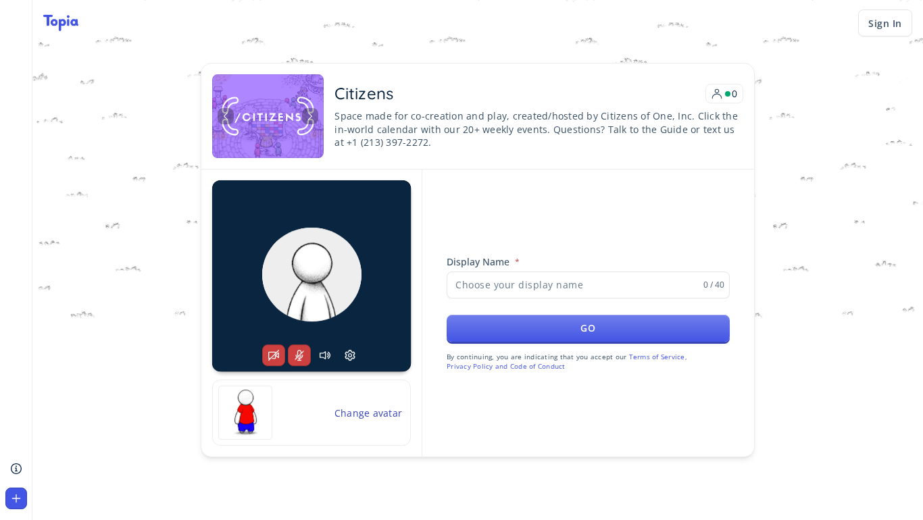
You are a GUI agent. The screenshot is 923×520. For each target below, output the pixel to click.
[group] (311, 275)
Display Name (478, 261)
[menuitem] (16, 468)
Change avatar (368, 413)
